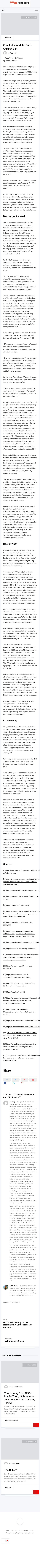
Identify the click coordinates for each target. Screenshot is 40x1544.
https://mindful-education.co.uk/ (17, 905)
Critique (8, 37)
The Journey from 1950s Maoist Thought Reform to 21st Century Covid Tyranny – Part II (19, 1398)
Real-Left (13, 53)
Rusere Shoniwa (16, 1387)
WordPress (19, 1533)
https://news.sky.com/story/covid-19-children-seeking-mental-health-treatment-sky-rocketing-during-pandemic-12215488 (19, 933)
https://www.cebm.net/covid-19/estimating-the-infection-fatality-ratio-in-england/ (19, 1012)
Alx (33, 1533)
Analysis (8, 1420)
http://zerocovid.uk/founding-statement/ (21, 949)
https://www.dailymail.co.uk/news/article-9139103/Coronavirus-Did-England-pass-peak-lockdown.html (20, 1046)
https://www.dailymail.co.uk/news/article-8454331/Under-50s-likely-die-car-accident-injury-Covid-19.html (20, 1035)
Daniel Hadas (15, 1463)
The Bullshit (10, 1470)
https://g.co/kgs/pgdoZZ (15, 992)
